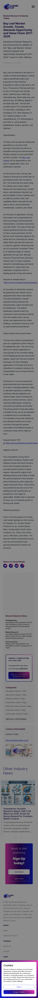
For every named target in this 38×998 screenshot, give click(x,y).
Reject (19, 987)
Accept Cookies (19, 992)
